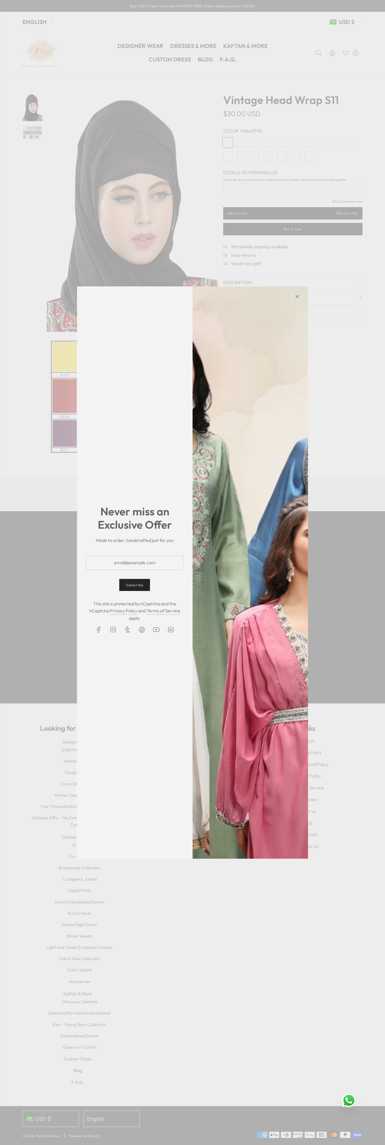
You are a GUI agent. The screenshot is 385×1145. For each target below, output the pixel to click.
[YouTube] (156, 630)
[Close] (297, 296)
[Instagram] (113, 630)
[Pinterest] (142, 630)
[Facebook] (99, 630)
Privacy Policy (123, 611)
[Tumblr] (127, 630)
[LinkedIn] (171, 630)
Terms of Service (163, 611)
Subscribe (134, 585)
